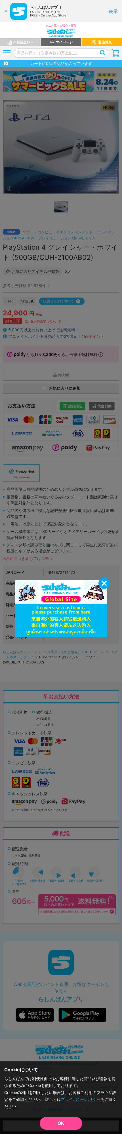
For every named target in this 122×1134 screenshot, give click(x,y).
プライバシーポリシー (81, 1099)
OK (61, 1123)
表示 (113, 11)
